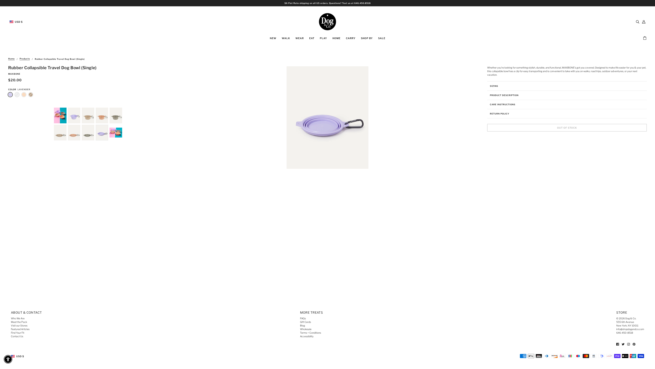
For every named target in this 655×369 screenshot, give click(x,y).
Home (11, 59)
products (25, 59)
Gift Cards (305, 321)
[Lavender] (10, 95)
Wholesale (305, 329)
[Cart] (645, 38)
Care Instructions (502, 104)
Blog (302, 325)
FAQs (303, 318)
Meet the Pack (19, 321)
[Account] (644, 21)
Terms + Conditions (310, 332)
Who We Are (18, 318)
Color (12, 89)
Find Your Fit (17, 332)
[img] (638, 21)
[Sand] (31, 95)
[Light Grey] (17, 95)
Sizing (494, 86)
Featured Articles (20, 329)
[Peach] (24, 95)
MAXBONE (14, 74)
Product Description (504, 95)
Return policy (499, 113)
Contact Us (17, 336)
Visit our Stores (19, 325)
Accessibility (307, 336)
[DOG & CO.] (327, 21)
